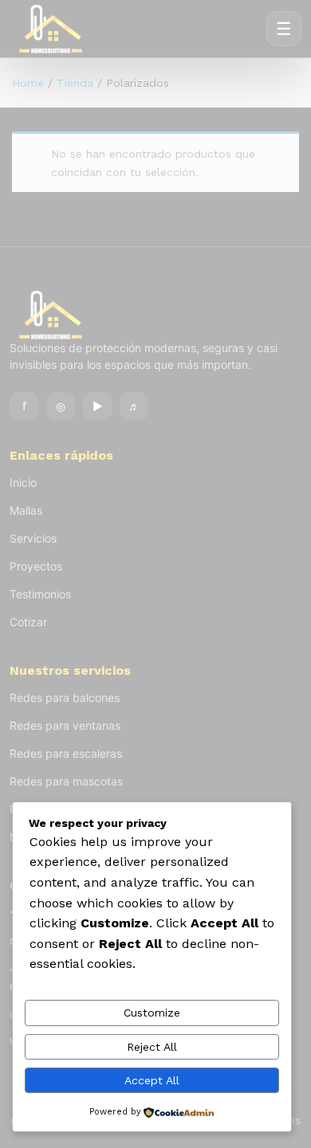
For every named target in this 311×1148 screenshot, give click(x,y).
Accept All (151, 1080)
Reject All (152, 1046)
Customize (152, 1012)
